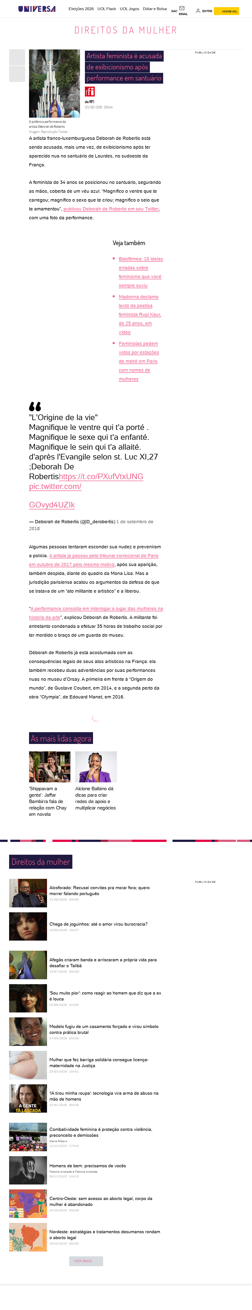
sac (174, 11)
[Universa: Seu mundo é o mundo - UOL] (36, 9)
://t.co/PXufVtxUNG (109, 476)
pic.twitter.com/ (55, 486)
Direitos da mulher (126, 30)
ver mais (83, 1261)
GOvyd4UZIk (52, 504)
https (67, 476)
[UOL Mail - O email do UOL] (186, 11)
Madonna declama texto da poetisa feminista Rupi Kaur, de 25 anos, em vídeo (140, 314)
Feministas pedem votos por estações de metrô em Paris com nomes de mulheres (139, 361)
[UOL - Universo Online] (59, 9)
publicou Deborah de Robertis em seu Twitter (111, 209)
